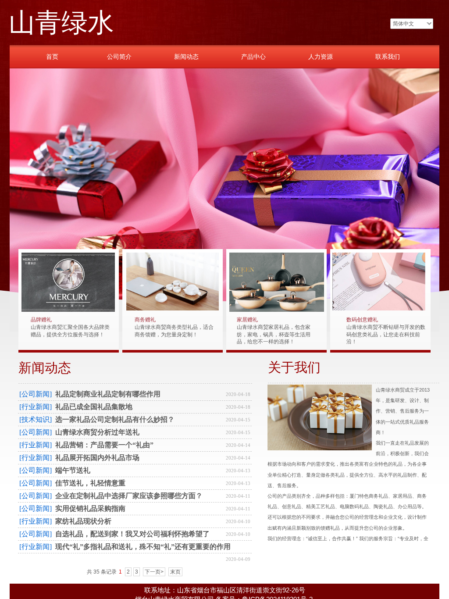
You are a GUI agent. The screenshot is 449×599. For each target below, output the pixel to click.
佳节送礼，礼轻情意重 (90, 483)
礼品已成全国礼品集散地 (93, 406)
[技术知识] (35, 419)
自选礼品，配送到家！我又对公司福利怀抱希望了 (132, 534)
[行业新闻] (35, 406)
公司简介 (119, 56)
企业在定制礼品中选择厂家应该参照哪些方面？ (129, 495)
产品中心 (253, 56)
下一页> (154, 572)
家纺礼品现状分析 (83, 521)
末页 (175, 572)
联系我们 (387, 56)
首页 (52, 56)
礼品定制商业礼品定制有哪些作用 (107, 394)
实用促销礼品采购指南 (90, 508)
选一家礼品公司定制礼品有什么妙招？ (115, 419)
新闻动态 (186, 56)
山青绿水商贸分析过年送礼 (97, 432)
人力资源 (320, 56)
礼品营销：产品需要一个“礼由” (104, 445)
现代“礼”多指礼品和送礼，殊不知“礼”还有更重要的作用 (143, 546)
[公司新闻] (35, 394)
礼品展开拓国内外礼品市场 (97, 457)
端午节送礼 (72, 470)
